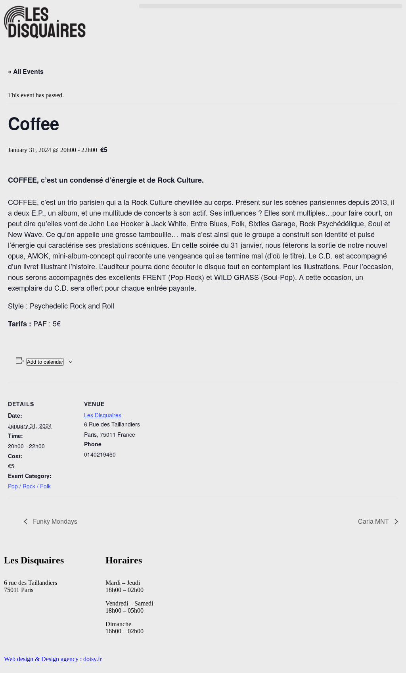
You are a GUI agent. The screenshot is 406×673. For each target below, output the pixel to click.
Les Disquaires (102, 415)
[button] (270, 6)
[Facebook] (318, 565)
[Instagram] (340, 565)
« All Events (26, 71)
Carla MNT (374, 521)
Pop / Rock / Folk (29, 486)
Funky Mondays (54, 521)
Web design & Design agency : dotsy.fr (53, 659)
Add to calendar (45, 362)
